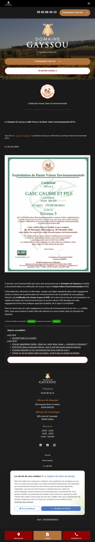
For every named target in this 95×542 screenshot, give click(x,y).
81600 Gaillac (47, 417)
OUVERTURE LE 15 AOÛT (24, 338)
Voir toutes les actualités (47, 360)
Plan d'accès (18, 538)
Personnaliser (28, 508)
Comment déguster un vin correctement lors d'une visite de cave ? (41, 350)
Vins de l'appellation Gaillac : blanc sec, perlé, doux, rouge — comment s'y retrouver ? (49, 344)
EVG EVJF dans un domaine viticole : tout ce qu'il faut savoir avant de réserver (46, 347)
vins (78, 308)
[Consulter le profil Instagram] (54, 445)
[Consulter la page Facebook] (47, 445)
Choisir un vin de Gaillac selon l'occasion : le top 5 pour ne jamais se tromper (45, 353)
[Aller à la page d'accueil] (8, 3)
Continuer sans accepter (23, 502)
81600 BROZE (47, 405)
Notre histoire (47, 460)
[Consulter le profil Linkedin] (41, 445)
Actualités (26, 136)
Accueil (18, 136)
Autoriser (31, 321)
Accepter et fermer (62, 508)
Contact (47, 538)
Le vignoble (47, 466)
